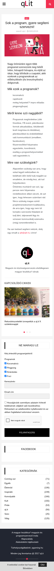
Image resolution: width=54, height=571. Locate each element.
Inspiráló (8, 492)
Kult (6, 501)
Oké (43, 564)
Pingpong (11, 368)
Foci (8, 376)
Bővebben (28, 568)
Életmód (8, 487)
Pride (6, 505)
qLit (26, 18)
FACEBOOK (28, 449)
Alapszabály (27, 539)
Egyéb (7, 483)
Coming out (9, 479)
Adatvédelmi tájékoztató (27, 542)
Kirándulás (11, 372)
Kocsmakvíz (12, 363)
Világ (6, 518)
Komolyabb (9, 496)
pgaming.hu (37, 547)
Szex (6, 514)
